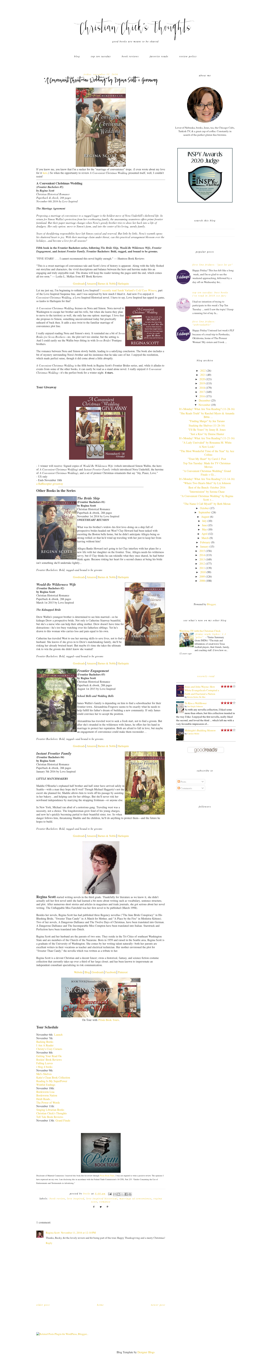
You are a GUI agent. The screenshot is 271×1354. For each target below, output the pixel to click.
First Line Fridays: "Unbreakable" (204, 323)
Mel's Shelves (44, 1074)
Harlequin (123, 283)
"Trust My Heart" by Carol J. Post (207, 459)
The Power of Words (48, 1102)
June (204, 525)
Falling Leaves (44, 1063)
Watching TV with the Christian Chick (200, 631)
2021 (203, 375)
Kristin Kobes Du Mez (196, 697)
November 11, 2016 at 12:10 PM (78, 1232)
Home (100, 1304)
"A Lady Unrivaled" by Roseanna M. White (207, 442)
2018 (202, 388)
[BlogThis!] (119, 1194)
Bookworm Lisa (45, 1092)
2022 (203, 370)
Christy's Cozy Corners (49, 1049)
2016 (202, 396)
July (204, 521)
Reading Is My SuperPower (51, 1081)
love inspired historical (101, 1198)
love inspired (75, 1198)
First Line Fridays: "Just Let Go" (212, 264)
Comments (186, 788)
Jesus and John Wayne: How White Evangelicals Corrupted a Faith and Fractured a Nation (202, 690)
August (205, 517)
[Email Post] (110, 1193)
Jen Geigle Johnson (195, 706)
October (204, 508)
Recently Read (206, 676)
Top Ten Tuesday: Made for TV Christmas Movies (207, 465)
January (204, 546)
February (205, 542)
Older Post (43, 1304)
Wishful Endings (45, 1084)
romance (105, 1201)
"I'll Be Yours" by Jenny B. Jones (207, 429)
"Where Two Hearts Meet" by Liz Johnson (207, 483)
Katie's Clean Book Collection (53, 1077)
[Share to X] (122, 1194)
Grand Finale (63, 1120)
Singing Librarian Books (50, 1110)
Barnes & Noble (107, 283)
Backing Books (44, 1042)
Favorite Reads (159, 56)
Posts (183, 781)
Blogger (211, 604)
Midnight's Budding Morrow (200, 730)
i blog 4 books (44, 1067)
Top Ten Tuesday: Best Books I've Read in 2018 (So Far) (210, 294)
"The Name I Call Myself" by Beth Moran (207, 504)
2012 (202, 563)
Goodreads (79, 283)
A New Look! (207, 447)
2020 (202, 379)
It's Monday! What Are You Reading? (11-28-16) (207, 409)
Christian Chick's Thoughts (135, 29)
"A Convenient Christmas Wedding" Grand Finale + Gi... (207, 472)
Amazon (91, 283)
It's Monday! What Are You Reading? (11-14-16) (207, 479)
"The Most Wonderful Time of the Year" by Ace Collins (207, 453)
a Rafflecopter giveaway (49, 484)
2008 (202, 581)
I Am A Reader (45, 1045)
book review (57, 1198)
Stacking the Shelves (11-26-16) (207, 425)
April (205, 534)
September (204, 512)
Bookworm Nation (46, 1095)
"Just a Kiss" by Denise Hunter (207, 434)
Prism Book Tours (108, 1020)
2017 (202, 392)
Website (78, 972)
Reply (49, 1243)
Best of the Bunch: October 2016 (206, 487)
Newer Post (158, 1304)
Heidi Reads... (44, 1099)
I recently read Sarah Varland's (128, 290)
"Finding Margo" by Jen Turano (207, 421)
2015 (202, 551)
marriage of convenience (135, 1198)
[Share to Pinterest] (130, 1194)
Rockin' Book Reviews (49, 1059)
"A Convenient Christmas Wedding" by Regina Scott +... (207, 497)
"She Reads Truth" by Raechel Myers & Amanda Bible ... (207, 415)
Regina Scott (53, 1232)
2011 (202, 568)
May (204, 529)
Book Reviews (130, 56)
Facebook (110, 972)
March (205, 538)
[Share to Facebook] (126, 1194)
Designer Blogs (146, 1352)
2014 (202, 555)
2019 (202, 383)
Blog (77, 56)
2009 (202, 576)
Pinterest (123, 972)
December (204, 400)
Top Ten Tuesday (101, 56)
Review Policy (188, 56)
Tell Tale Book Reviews (49, 1117)
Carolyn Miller (193, 733)
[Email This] (115, 1194)
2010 (203, 572)
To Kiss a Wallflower (196, 703)
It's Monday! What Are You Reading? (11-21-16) (207, 438)
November (204, 405)
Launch (58, 1034)
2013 (202, 559)
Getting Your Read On (49, 1056)
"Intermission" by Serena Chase (207, 491)
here (45, 173)
